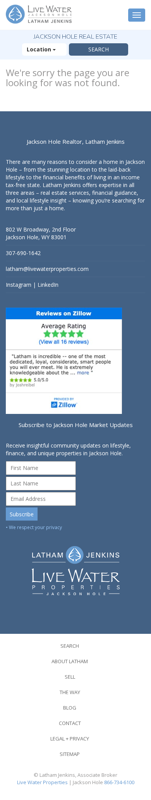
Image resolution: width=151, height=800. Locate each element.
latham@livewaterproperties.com (47, 268)
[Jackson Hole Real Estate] (39, 15)
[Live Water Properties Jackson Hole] (75, 564)
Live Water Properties (42, 782)
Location (40, 49)
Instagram (18, 284)
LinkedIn (48, 284)
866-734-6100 (119, 782)
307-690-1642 (23, 253)
